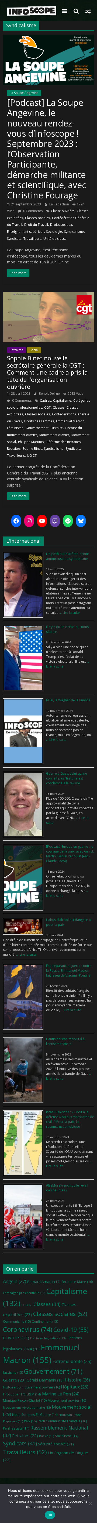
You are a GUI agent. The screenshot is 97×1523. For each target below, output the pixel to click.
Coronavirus (27, 1329)
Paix (30, 1421)
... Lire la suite (69, 612)
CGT (47, 407)
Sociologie (54, 231)
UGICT (32, 455)
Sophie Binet (32, 448)
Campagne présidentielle (24, 1293)
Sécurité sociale (56, 1443)
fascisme (13, 1372)
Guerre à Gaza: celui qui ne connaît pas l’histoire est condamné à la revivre (66, 778)
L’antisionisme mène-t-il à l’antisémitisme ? (65, 1041)
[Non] (90, 1503)
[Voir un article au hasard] (88, 11)
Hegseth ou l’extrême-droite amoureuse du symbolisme (67, 556)
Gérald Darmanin (45, 1380)
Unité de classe (55, 238)
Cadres (45, 400)
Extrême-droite (72, 1361)
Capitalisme (62, 400)
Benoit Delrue (50, 393)
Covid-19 (71, 1329)
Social (34, 350)
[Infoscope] (31, 11)
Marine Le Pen (60, 1394)
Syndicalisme (74, 231)
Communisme (17, 1321)
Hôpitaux (74, 1387)
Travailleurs (32, 238)
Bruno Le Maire (77, 1281)
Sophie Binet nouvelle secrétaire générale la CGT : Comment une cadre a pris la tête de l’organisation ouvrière (47, 372)
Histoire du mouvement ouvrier (31, 1387)
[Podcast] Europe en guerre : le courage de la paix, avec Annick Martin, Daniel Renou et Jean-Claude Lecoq (70, 853)
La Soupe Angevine (24, 92)
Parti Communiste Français (62, 1421)
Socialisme (66, 1436)
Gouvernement (37, 428)
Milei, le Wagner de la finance (68, 700)
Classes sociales (37, 218)
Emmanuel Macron (70, 421)
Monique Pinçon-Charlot (25, 1400)
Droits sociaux (61, 224)
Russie (46, 1436)
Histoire (57, 428)
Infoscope (14, 1394)
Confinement (45, 1321)
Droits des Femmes (39, 421)
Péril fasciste (16, 1428)
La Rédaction (59, 204)
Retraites (16, 350)
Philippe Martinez (31, 442)
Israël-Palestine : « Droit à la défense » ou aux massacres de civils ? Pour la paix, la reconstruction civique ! (70, 1119)
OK (50, 1515)
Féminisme (15, 428)
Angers (14, 1281)
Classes (58, 407)
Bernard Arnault (44, 1281)
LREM (33, 1394)
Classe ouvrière (63, 211)
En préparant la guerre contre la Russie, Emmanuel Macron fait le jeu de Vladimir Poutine (68, 970)
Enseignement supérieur (25, 231)
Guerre (14, 1380)
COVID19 (16, 1337)
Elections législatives (47, 1338)
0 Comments (32, 211)
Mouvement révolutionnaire (27, 1407)
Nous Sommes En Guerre (35, 1414)
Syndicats (14, 238)
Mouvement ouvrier (54, 435)
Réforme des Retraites (64, 442)
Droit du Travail (36, 224)
